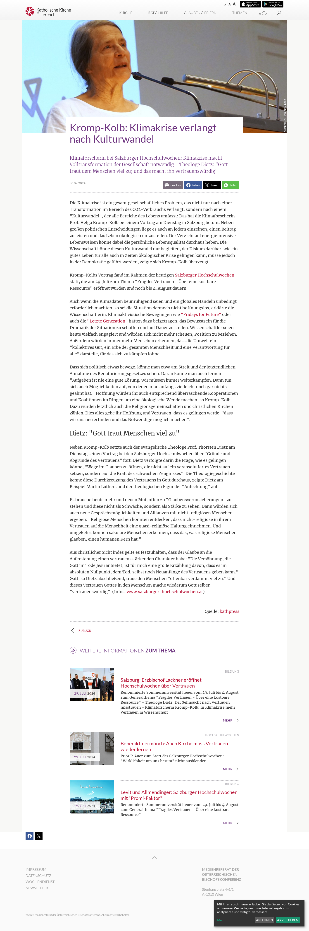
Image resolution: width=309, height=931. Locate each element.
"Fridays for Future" (201, 314)
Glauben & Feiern (200, 12)
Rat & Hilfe (158, 12)
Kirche (125, 12)
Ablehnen (264, 920)
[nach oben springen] (154, 858)
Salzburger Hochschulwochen (204, 275)
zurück (84, 631)
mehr (227, 721)
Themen (239, 12)
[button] (173, 185)
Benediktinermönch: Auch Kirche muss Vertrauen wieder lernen (174, 746)
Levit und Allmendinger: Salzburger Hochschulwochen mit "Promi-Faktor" (179, 795)
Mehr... (222, 920)
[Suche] (279, 13)
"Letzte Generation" (107, 321)
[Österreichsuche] (263, 13)
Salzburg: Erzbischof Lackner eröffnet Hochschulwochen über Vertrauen (161, 683)
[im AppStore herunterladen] (250, 4)
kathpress (229, 611)
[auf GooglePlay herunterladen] (272, 4)
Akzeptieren (287, 920)
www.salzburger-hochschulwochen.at (165, 591)
